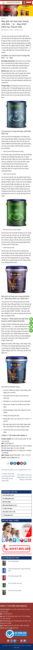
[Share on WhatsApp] (8, 463)
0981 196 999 (26, 455)
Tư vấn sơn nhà (7, 508)
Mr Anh (21, 29)
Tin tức (3, 18)
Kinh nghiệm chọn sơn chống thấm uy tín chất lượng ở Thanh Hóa (24, 477)
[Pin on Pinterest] (21, 463)
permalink (28, 469)
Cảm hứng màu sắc (8, 495)
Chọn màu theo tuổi (8, 511)
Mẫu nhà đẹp (6, 502)
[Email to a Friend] (18, 463)
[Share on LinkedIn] (24, 463)
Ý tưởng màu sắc (7, 515)
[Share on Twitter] (14, 463)
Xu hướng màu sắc (8, 498)
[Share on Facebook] (11, 463)
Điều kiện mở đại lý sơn (9, 505)
